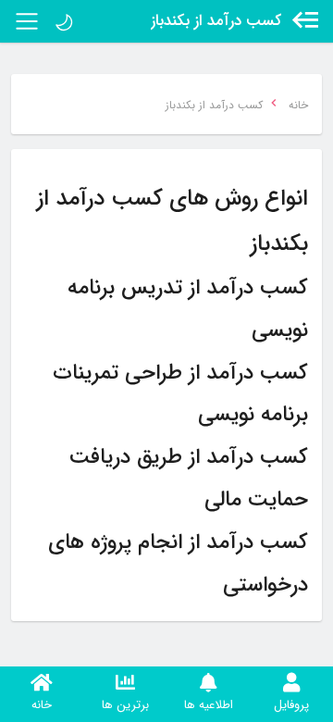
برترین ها (125, 705)
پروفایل (291, 705)
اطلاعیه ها (208, 705)
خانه (41, 705)
